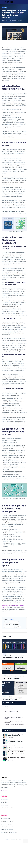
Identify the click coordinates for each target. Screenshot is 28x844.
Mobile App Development (7, 821)
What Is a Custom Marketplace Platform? (13, 709)
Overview (6, 706)
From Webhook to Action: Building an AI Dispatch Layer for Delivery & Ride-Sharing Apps (16, 752)
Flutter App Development (7, 829)
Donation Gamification (6, 808)
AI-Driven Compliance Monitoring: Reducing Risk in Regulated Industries (16, 758)
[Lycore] (10, 2)
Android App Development (7, 827)
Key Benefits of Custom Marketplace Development (12, 714)
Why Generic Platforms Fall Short (11, 711)
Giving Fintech (4, 802)
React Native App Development (9, 832)
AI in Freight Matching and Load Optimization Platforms (15, 735)
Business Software (14, 621)
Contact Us (4, 790)
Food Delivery (4, 799)
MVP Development (5, 818)
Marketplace (15, 624)
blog (12, 619)
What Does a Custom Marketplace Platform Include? (13, 718)
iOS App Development (6, 824)
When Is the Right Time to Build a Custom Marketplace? (13, 721)
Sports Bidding (4, 805)
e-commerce (7, 624)
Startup (18, 626)
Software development (9, 626)
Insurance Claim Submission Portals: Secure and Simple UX (15, 740)
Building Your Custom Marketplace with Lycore (14, 724)
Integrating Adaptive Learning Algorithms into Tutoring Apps (15, 746)
